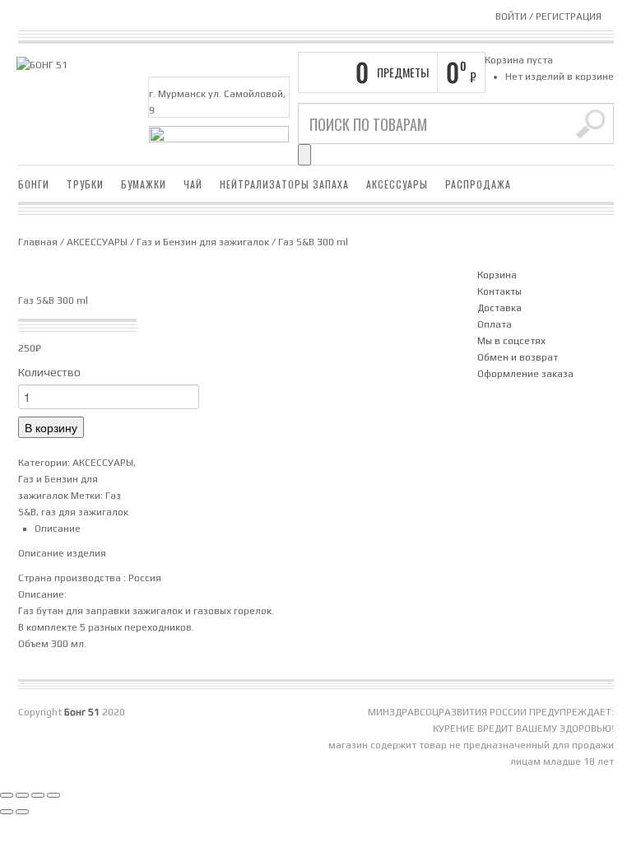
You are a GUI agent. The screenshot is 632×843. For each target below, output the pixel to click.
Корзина (497, 275)
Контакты (499, 291)
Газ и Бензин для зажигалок (203, 242)
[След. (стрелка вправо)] (22, 811)
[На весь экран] (22, 795)
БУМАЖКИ (143, 184)
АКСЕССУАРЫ (397, 184)
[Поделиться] (37, 795)
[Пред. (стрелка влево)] (6, 811)
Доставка (499, 308)
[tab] (248, 528)
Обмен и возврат (517, 357)
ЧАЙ (193, 184)
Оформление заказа (525, 374)
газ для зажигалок (84, 512)
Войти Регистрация (548, 16)
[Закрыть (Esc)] (53, 795)
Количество (49, 372)
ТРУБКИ (85, 184)
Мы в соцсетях (511, 341)
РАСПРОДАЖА (478, 184)
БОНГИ (33, 184)
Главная (38, 242)
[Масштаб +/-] (6, 795)
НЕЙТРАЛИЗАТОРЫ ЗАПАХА (284, 184)
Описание (58, 528)
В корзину (51, 427)
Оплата (494, 324)
